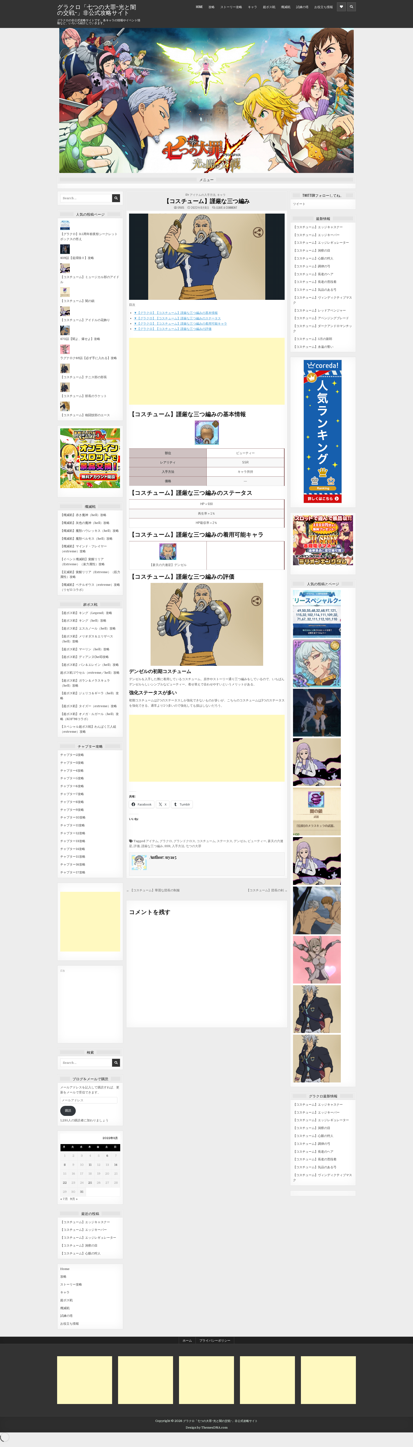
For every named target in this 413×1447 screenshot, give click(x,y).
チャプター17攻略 (72, 872)
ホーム (187, 1340)
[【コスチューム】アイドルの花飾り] (65, 315)
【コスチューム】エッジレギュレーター (88, 1237)
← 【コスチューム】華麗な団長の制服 (153, 890)
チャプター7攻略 (72, 794)
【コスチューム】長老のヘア (313, 274)
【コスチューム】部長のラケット (83, 396)
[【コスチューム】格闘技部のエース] (65, 410)
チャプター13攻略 (72, 841)
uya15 (181, 207)
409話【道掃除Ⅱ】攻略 (77, 258)
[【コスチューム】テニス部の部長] (65, 372)
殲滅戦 (285, 6)
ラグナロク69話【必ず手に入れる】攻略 (88, 358)
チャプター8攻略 (72, 802)
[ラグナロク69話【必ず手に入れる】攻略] (65, 353)
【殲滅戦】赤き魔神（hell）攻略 (83, 515)
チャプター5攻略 (72, 778)
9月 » (74, 1199)
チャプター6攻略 (72, 786)
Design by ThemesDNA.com (207, 1427)
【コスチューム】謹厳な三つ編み (207, 200)
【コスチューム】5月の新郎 (312, 339)
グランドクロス (184, 841)
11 (90, 1165)
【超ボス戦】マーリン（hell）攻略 (84, 649)
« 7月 (64, 1199)
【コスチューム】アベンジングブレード (321, 318)
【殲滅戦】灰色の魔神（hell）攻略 (84, 523)
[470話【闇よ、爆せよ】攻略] (65, 334)
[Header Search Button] (351, 6)
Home (199, 6)
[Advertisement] (90, 922)
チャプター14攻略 (72, 849)
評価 (137, 846)
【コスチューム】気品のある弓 (315, 289)
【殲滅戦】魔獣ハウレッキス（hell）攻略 (89, 531)
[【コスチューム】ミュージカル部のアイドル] (65, 272)
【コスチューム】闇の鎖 (77, 301)
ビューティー (257, 841)
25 (90, 1182)
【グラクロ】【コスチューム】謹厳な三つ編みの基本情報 (176, 313)
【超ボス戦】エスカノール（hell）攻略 (88, 628)
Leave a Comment (226, 207)
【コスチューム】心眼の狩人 (80, 1253)
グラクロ (166, 841)
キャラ (252, 6)
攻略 (211, 6)
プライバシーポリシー (214, 1340)
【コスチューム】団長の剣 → (267, 890)
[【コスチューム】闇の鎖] (65, 296)
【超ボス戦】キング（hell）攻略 (83, 620)
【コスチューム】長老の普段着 (315, 282)
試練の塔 (302, 6)
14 (115, 1165)
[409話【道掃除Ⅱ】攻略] (65, 253)
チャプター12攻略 (72, 833)
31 (81, 1192)
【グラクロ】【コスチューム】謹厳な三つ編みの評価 (173, 329)
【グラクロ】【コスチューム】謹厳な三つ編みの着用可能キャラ (180, 323)
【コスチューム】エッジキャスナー (85, 1222)
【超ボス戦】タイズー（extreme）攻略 (88, 706)
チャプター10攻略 (73, 817)
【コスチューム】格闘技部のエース (85, 415)
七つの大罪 (193, 846)
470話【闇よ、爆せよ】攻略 (80, 339)
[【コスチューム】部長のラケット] (65, 391)
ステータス (224, 841)
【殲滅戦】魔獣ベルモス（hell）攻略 (86, 538)
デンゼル (240, 841)
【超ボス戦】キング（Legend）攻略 (86, 613)
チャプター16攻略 (72, 864)
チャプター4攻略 (72, 770)
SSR (167, 846)
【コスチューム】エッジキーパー (83, 1230)
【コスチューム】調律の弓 (311, 266)
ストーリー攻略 (231, 6)
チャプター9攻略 (72, 810)
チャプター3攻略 (72, 762)
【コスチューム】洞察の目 (79, 1245)
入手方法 (178, 846)
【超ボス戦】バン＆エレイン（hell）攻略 (89, 665)
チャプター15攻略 (72, 856)
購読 (68, 1110)
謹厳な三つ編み (152, 846)
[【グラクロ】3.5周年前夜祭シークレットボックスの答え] (65, 229)
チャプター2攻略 (72, 755)
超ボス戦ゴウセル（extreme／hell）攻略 (90, 672)
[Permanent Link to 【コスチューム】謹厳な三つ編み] (207, 257)
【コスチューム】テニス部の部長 (83, 377)
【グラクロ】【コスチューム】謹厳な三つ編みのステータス (177, 318)
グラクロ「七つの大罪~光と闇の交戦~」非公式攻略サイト (96, 9)
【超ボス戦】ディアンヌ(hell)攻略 (84, 657)
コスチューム (206, 841)
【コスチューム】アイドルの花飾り (85, 320)
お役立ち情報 (323, 6)
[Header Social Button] (341, 6)
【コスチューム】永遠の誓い (313, 347)
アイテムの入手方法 (203, 195)
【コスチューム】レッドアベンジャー (319, 310)
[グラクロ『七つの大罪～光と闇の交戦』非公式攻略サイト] (317, 686)
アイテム (152, 841)
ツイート (299, 204)
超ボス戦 (269, 6)
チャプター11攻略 (72, 825)
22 (65, 1182)
